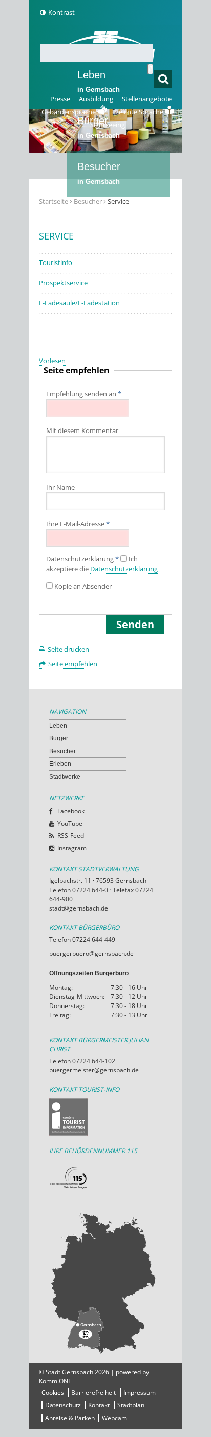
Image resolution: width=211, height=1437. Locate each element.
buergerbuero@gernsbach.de (91, 953)
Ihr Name (60, 487)
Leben (98, 81)
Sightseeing (107, 124)
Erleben (98, 219)
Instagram (72, 848)
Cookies (52, 1392)
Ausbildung (96, 98)
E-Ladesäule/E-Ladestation (79, 302)
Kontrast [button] (61, 12)
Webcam (114, 1418)
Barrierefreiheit (93, 1392)
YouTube (69, 823)
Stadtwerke (103, 258)
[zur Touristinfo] (105, 1117)
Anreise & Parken (70, 1418)
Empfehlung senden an (83, 393)
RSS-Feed (70, 835)
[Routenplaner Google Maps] (105, 1282)
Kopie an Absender (83, 586)
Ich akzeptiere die (102, 564)
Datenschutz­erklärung (82, 559)
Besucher (98, 173)
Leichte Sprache (140, 111)
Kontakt (99, 1405)
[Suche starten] (150, 69)
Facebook (71, 811)
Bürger (58, 738)
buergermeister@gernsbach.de (94, 1070)
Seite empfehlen (72, 663)
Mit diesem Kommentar (82, 430)
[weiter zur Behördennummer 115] (105, 1178)
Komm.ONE (55, 1381)
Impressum (139, 1392)
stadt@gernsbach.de (78, 908)
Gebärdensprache (69, 111)
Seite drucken (68, 649)
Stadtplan (130, 1405)
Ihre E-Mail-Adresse (78, 524)
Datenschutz (63, 1405)
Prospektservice (63, 283)
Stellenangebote (147, 98)
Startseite (53, 201)
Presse (60, 98)
